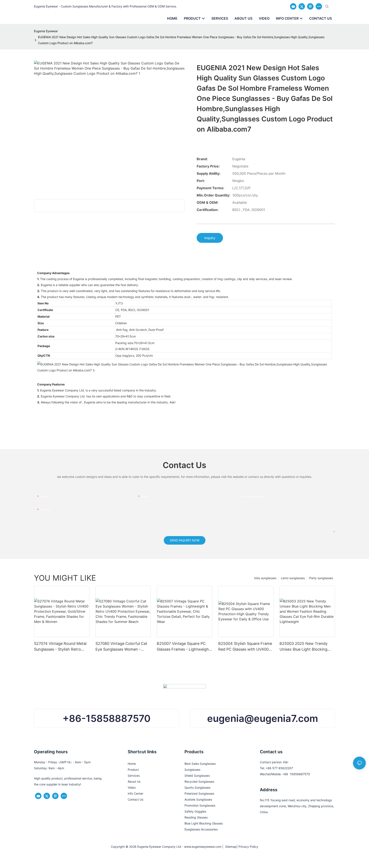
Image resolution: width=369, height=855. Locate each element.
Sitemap (230, 846)
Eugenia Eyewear (46, 31)
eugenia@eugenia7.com (262, 718)
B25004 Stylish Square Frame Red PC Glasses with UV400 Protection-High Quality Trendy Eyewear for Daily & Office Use (245, 646)
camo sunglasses (293, 578)
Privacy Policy (248, 846)
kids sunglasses (265, 578)
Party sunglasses (321, 578)
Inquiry (209, 238)
